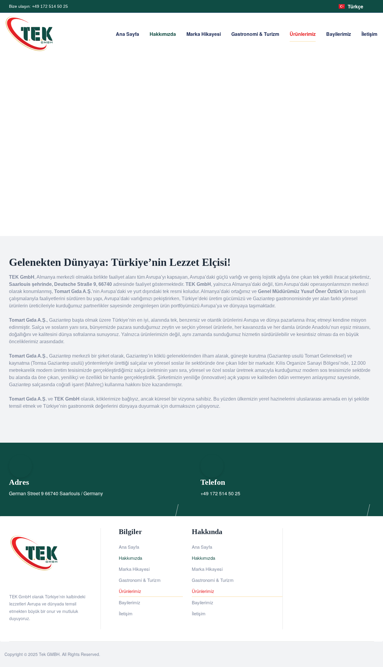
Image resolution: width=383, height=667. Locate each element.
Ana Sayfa (129, 547)
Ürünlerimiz (130, 591)
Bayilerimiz (129, 602)
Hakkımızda (130, 558)
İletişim (126, 613)
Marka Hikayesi (134, 569)
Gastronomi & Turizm (140, 580)
